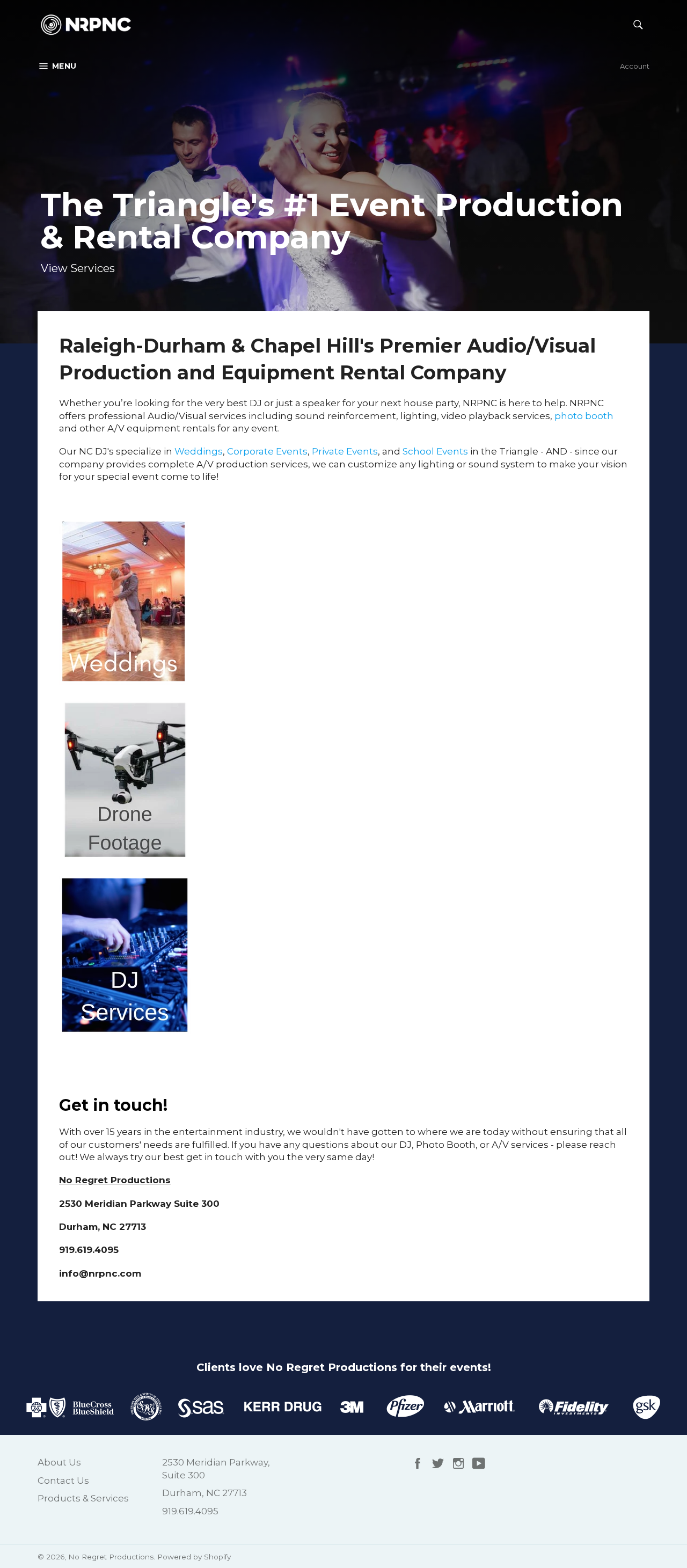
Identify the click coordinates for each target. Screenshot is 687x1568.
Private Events (345, 451)
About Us (59, 1462)
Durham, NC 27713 (204, 1493)
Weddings (198, 451)
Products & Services (83, 1498)
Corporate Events (267, 451)
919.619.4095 (190, 1511)
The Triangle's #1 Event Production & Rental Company (331, 221)
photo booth (583, 416)
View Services (78, 268)
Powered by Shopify (194, 1556)
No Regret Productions (111, 1556)
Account (634, 66)
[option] (343, 171)
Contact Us (63, 1480)
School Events (435, 451)
